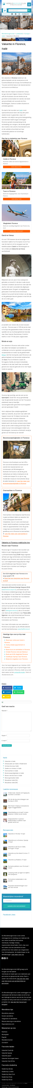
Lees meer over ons (17, 954)
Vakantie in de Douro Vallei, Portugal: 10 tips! (17, 847)
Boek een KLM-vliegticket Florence (17, 654)
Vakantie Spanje (7, 1053)
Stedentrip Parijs (7, 1077)
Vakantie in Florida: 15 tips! (16, 834)
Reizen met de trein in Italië (13, 775)
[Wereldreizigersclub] (14, 5)
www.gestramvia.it (11, 610)
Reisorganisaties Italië (12, 778)
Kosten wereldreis (7, 1016)
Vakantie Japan (6, 1056)
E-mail (7, 696)
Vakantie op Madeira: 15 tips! (17, 860)
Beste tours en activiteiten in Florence (18, 649)
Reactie (4, 711)
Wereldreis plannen (8, 1013)
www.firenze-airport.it (9, 590)
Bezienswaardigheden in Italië (14, 773)
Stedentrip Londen (8, 1071)
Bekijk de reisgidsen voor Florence (17, 659)
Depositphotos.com (8, 1024)
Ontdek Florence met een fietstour (17, 652)
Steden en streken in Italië (13, 768)
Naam (4, 735)
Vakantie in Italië (10, 761)
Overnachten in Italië (11, 771)
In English (25, 14)
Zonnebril (5, 1042)
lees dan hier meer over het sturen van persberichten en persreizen (15, 981)
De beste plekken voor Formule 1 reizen (18, 867)
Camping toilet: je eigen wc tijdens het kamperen (19, 873)
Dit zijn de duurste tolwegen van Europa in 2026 (18, 800)
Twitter (18, 688)
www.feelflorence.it (24, 629)
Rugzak (4, 1037)
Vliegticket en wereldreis (9, 1019)
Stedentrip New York (8, 1074)
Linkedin (8, 692)
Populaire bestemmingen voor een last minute (18, 886)
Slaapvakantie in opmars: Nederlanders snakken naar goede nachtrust (17, 820)
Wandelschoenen (7, 1040)
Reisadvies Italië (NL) (11, 780)
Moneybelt (5, 1034)
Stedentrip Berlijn (7, 1069)
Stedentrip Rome (7, 1080)
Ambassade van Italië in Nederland (16, 764)
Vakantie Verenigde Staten (10, 1058)
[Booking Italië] (16, 40)
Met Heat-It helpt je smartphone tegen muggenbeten (18, 806)
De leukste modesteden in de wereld (17, 880)
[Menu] (29, 4)
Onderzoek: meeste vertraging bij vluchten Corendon (18, 793)
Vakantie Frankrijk (7, 1050)
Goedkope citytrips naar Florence (16, 657)
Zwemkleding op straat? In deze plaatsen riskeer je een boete (18, 813)
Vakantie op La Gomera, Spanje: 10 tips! (18, 841)
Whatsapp (19, 692)
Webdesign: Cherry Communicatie (10, 1087)
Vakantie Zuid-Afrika (8, 1061)
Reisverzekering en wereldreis (11, 1021)
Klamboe (4, 1032)
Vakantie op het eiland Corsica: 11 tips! (18, 854)
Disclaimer (12, 1085)
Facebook (8, 688)
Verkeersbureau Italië (12, 766)
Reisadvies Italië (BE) (11, 783)
